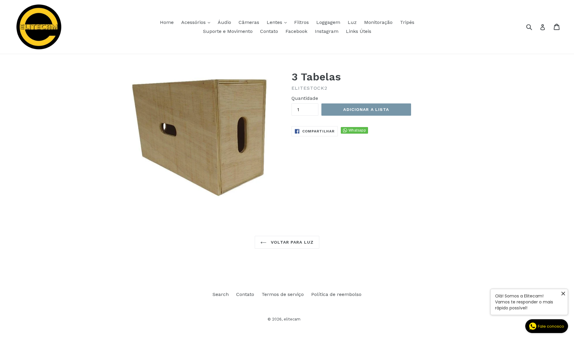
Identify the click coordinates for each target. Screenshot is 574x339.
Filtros (301, 22)
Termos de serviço (283, 294)
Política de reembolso (336, 294)
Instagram (326, 31)
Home (167, 22)
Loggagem (328, 22)
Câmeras (249, 22)
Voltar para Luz (291, 242)
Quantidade (304, 98)
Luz (352, 22)
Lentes (278, 22)
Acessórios (197, 22)
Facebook (296, 31)
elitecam (292, 319)
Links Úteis (358, 31)
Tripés (407, 22)
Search (221, 294)
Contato (269, 31)
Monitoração (378, 22)
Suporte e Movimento (228, 31)
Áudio (224, 22)
